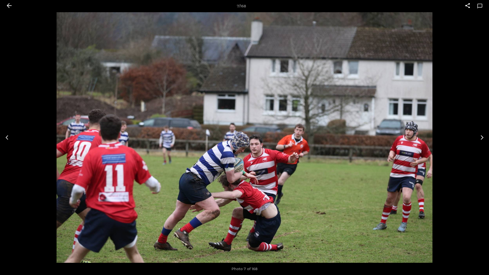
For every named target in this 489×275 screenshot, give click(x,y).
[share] (468, 6)
